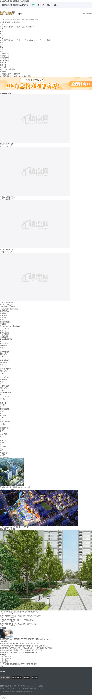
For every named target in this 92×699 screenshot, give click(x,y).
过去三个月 (46, 40)
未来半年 (30, 40)
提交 (1, 666)
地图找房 (16, 22)
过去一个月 (38, 40)
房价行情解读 (5, 322)
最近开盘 (7, 40)
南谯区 (6, 27)
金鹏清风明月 (10, 197)
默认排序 (3, 71)
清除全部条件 (10, 69)
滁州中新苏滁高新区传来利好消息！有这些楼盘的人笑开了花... (22, 650)
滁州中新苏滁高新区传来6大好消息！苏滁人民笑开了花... (20, 643)
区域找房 (3, 22)
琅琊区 (11, 27)
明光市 (31, 27)
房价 (48, 5)
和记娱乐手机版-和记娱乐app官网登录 (15, 5)
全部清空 (4, 337)
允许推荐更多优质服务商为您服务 (18, 664)
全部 (1, 27)
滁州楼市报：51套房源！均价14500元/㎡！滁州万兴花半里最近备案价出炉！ (27, 648)
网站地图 (2, 672)
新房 (33, 5)
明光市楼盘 (34, 19)
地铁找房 (10, 22)
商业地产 (41, 5)
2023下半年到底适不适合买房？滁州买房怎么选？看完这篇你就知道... (24, 646)
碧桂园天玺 (10, 144)
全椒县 (21, 27)
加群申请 (14, 309)
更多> (11, 339)
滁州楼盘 (27, 19)
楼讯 (55, 5)
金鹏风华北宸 (10, 250)
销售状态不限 (4, 60)
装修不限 (3, 65)
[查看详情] (3, 641)
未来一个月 (14, 40)
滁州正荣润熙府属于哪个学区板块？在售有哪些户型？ (19, 652)
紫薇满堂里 (10, 302)
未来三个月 (22, 40)
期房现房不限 (4, 56)
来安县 (16, 27)
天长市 (26, 27)
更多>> (8, 457)
